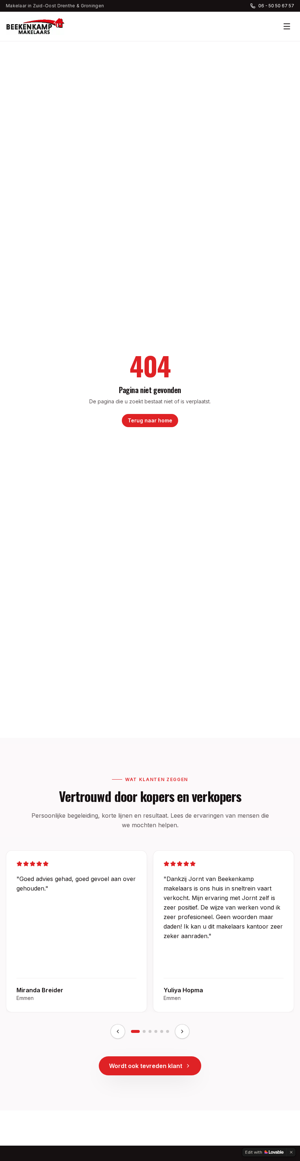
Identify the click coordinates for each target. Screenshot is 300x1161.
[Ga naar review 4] (155, 1031)
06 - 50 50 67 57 (276, 5)
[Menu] (287, 26)
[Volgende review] (182, 1031)
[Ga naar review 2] (144, 1031)
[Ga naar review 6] (167, 1031)
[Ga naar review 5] (161, 1031)
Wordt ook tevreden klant (145, 1065)
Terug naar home (150, 420)
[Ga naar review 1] (135, 1031)
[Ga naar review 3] (150, 1031)
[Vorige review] (117, 1031)
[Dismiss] (291, 1152)
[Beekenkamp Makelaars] (35, 26)
